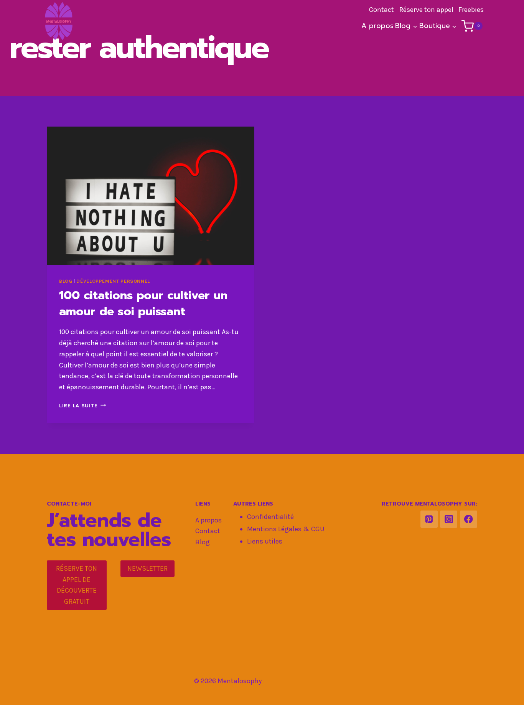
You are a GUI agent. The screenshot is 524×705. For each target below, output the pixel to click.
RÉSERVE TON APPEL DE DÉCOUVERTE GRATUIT (76, 585)
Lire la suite (82, 405)
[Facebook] (468, 519)
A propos (377, 25)
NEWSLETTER (147, 568)
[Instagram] (448, 519)
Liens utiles (264, 541)
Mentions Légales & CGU (286, 529)
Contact (207, 531)
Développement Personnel (113, 281)
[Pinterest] (429, 519)
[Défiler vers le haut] (506, 691)
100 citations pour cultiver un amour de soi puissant (143, 303)
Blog (66, 281)
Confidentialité (270, 516)
